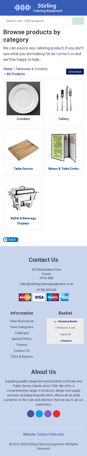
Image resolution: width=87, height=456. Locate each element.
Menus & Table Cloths (63, 168)
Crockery (23, 119)
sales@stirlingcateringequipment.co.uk (46, 284)
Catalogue (22, 333)
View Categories (21, 327)
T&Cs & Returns (22, 356)
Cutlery (63, 119)
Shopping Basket (67, 321)
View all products (22, 321)
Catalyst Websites (50, 434)
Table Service (23, 168)
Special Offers (22, 339)
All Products (16, 74)
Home (7, 69)
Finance (21, 345)
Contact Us (22, 351)
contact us (65, 54)
